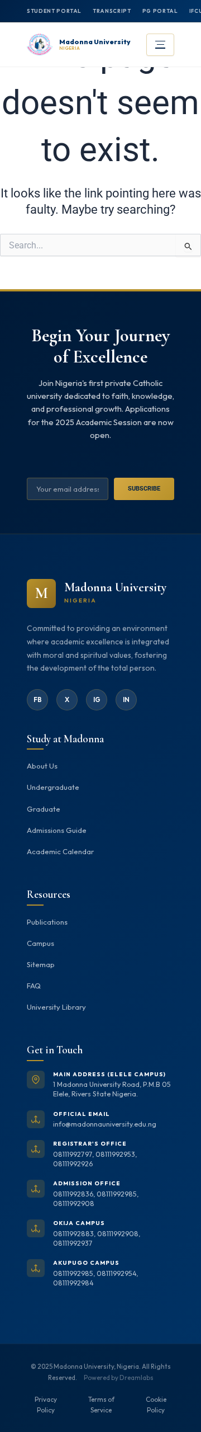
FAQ (34, 985)
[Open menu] (160, 45)
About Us (42, 765)
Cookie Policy (156, 1404)
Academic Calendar (60, 851)
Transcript (112, 11)
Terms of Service (101, 1404)
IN (126, 699)
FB (38, 699)
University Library (56, 1006)
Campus (40, 943)
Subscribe (144, 488)
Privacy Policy (46, 1404)
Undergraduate (53, 787)
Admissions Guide (57, 830)
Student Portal (54, 11)
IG (96, 699)
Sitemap (41, 964)
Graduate (43, 808)
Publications (47, 921)
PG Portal (160, 11)
